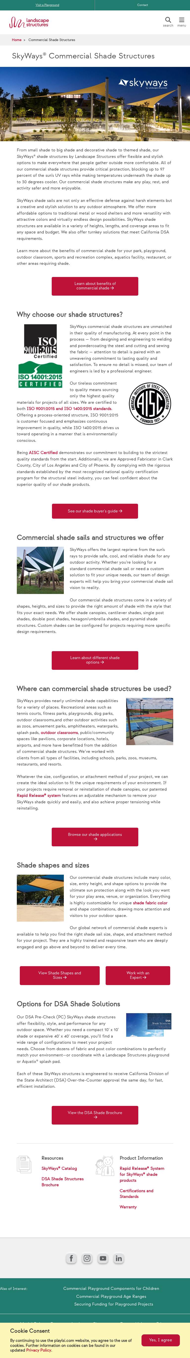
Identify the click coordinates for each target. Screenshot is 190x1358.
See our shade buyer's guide (93, 511)
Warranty (128, 1207)
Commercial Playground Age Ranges (111, 1296)
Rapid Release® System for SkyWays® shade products (142, 1174)
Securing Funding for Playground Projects (113, 1304)
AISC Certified (43, 452)
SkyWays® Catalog (59, 1168)
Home (17, 40)
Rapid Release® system (39, 795)
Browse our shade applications (95, 834)
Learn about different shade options (95, 660)
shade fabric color (150, 903)
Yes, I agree (160, 1340)
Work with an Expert (138, 975)
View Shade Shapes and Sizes (59, 975)
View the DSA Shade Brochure (95, 1113)
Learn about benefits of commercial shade (95, 286)
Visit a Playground (47, 5)
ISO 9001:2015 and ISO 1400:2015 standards (69, 408)
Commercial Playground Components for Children (111, 1288)
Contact (142, 5)
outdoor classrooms (59, 732)
